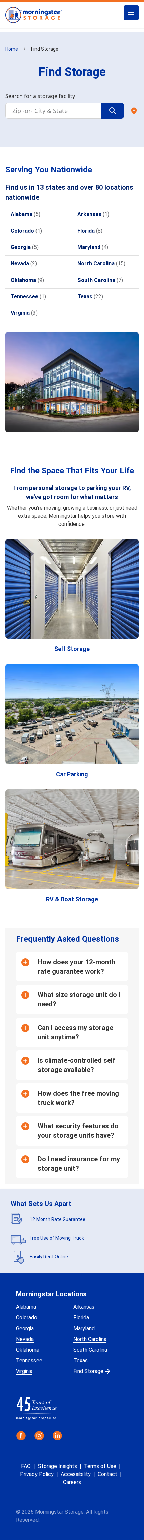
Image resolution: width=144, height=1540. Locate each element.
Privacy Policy (37, 1474)
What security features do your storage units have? (78, 1130)
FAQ (26, 1466)
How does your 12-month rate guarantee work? (76, 966)
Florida (81, 1317)
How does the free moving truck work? (78, 1098)
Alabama (26, 1307)
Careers (72, 1482)
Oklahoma (27, 1350)
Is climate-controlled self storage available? (77, 1065)
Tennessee (29, 1360)
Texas (80, 1360)
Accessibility (76, 1474)
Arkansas (83, 1307)
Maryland (84, 1328)
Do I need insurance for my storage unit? (79, 1163)
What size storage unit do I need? (79, 999)
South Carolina (90, 1350)
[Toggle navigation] (131, 12)
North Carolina (89, 1339)
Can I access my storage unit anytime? (75, 1032)
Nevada (25, 1339)
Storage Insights (57, 1466)
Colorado (26, 1317)
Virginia (24, 1371)
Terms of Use (100, 1466)
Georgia (25, 1328)
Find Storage (88, 1371)
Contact (107, 1474)
